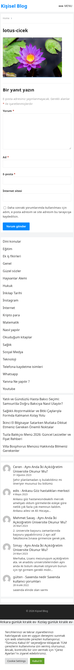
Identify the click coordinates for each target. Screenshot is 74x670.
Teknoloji (9, 359)
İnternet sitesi (12, 191)
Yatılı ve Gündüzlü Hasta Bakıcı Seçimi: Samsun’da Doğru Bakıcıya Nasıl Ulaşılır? (33, 401)
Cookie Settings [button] (16, 661)
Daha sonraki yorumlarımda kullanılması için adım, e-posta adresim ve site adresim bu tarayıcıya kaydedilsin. (37, 212)
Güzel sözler (12, 271)
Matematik (11, 322)
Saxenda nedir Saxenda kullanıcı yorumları (36, 579)
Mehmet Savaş (24, 518)
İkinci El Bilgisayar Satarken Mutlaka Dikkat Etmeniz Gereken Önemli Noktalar (35, 425)
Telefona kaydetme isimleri (23, 367)
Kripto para (11, 315)
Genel (7, 263)
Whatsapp (10, 374)
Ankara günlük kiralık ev (18, 622)
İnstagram (10, 300)
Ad (6, 157)
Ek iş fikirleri (12, 256)
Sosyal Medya (13, 352)
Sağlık (7, 344)
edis (16, 491)
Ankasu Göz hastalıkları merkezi (45, 491)
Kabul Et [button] (37, 661)
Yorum (8, 111)
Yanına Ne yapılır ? (16, 381)
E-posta (9, 174)
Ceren (17, 467)
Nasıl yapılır (11, 330)
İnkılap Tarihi (12, 293)
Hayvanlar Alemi (15, 278)
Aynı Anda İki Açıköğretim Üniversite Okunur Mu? (38, 469)
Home (6, 18)
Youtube (9, 389)
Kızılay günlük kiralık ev (55, 622)
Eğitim (7, 249)
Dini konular (12, 241)
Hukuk (8, 286)
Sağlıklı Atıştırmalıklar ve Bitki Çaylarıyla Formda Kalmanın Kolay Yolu (32, 413)
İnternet (9, 308)
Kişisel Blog (14, 6)
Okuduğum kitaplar (17, 337)
